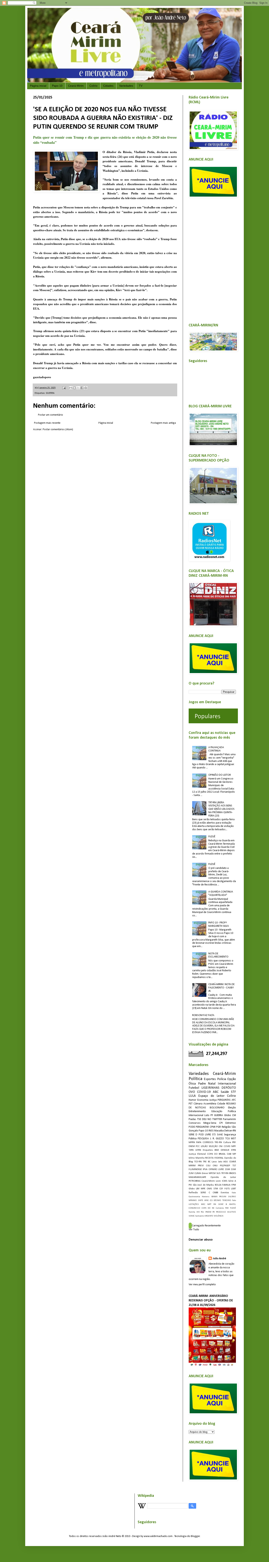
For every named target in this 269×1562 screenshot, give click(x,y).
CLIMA (197, 1173)
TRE (205, 1162)
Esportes (210, 1079)
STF (233, 1092)
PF (212, 1115)
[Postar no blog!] (74, 388)
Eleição (232, 1107)
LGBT (233, 1189)
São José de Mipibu (203, 1185)
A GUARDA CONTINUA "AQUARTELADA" (220, 893)
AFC (234, 1100)
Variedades (126, 85)
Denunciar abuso (201, 1239)
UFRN (198, 1150)
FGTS (227, 1189)
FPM (233, 1185)
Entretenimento (197, 1111)
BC (209, 1162)
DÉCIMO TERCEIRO (222, 1200)
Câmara (198, 1103)
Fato (234, 1200)
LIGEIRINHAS (210, 1087)
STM (215, 1189)
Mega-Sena (209, 1123)
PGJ (202, 1212)
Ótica (192, 1083)
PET (191, 1103)
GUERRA (50, 393)
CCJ (211, 1200)
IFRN (233, 1150)
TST (234, 1166)
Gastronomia (194, 1197)
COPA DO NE (208, 1208)
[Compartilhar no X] (78, 388)
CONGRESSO (194, 1208)
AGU (225, 1162)
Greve (205, 1173)
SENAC (192, 1216)
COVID (227, 1146)
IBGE (216, 1150)
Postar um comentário (50, 414)
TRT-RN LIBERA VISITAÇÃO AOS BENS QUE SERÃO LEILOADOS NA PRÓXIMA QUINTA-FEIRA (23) (221, 809)
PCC (198, 1146)
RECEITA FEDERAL (214, 1158)
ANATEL (232, 1204)
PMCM (208, 1212)
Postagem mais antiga (163, 423)
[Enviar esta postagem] (63, 388)
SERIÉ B (222, 1204)
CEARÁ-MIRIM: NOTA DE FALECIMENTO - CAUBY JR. (221, 988)
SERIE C (205, 1192)
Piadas (192, 1119)
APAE (206, 1200)
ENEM (192, 1146)
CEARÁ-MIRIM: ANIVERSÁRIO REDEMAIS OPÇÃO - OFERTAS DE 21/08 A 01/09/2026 (211, 1301)
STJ (214, 1134)
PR (213, 1212)
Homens (205, 1197)
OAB (229, 1154)
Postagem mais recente (47, 423)
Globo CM (230, 1115)
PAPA (198, 1142)
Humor (192, 1100)
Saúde (225, 1092)
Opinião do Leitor (223, 1177)
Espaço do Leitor (211, 1096)
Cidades (108, 85)
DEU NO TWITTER (212, 1119)
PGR (218, 1127)
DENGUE (225, 1150)
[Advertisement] (212, 258)
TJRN (191, 1150)
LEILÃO (204, 1146)
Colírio (93, 85)
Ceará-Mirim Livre (211, 1181)
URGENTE (208, 1216)
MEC (203, 1204)
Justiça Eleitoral (197, 1154)
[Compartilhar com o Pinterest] (86, 388)
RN (214, 1204)
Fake (234, 1193)
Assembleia (209, 1103)
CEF (221, 1189)
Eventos (225, 1192)
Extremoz (230, 1123)
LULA (192, 1096)
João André (219, 1258)
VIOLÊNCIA (218, 1216)
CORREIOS (208, 1142)
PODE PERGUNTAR (199, 1127)
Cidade (221, 1103)
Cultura (227, 1142)
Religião (226, 1127)
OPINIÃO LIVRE (216, 1169)
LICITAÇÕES (194, 1204)
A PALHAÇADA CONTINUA (216, 749)
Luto (206, 1115)
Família (192, 1212)
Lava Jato (217, 1162)
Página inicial (38, 85)
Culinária (220, 1208)
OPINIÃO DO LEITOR (219, 775)
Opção (231, 1079)
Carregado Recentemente (206, 1225)
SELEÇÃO (213, 1146)
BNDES (232, 1173)
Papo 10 (57, 85)
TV (140, 85)
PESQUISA (203, 1138)
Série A (232, 1181)
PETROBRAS (194, 1181)
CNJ (221, 1146)
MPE (203, 1189)
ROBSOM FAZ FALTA (203, 1015)
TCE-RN (198, 1162)
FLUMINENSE (195, 1169)
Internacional (227, 1083)
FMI (227, 1208)
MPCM (212, 1173)
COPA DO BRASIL (216, 1154)
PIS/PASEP (225, 1166)
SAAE (220, 1134)
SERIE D (193, 1134)
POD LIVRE (205, 1134)
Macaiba (219, 1130)
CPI (221, 1123)
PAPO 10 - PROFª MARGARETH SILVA (218, 924)
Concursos (195, 1123)
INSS (211, 1130)
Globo (192, 1189)
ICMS (224, 1181)
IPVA (205, 1169)
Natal (211, 1083)
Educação (216, 1111)
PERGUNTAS (224, 1100)
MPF (233, 1146)
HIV (198, 1212)
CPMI (212, 1127)
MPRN (192, 1142)
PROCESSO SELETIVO (226, 1212)
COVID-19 (204, 1092)
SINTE (200, 1200)
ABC (216, 1092)
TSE (199, 1119)
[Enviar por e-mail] (71, 388)
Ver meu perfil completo (202, 1284)
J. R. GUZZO (217, 1138)
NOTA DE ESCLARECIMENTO (218, 955)
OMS (209, 1189)
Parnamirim (229, 1119)
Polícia (221, 1079)
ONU (215, 1166)
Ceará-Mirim (76, 85)
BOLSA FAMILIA (223, 1185)
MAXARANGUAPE (197, 1177)
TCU (227, 1138)
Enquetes (208, 1150)
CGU (208, 1166)
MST (233, 1138)
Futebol (194, 1087)
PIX (190, 1185)
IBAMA (214, 1197)
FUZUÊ (211, 836)
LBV (197, 1189)
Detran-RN (230, 1130)
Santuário (199, 1216)
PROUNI (222, 1197)
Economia (202, 1100)
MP (234, 1154)
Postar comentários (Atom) (58, 429)
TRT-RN (224, 1173)
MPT (209, 1204)
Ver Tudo (194, 1229)
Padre (202, 1083)
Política (195, 1079)
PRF (234, 1142)
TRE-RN (218, 1142)
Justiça (213, 1100)
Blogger (195, 1536)
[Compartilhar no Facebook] (82, 388)
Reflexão (193, 1192)
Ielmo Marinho (196, 1158)
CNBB (215, 1192)
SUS (218, 1173)
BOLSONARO (217, 1107)
